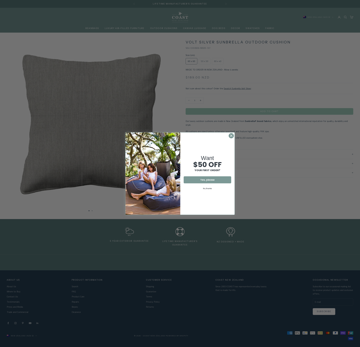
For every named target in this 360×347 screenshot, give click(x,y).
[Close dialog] (231, 135)
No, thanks (207, 188)
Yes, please (207, 180)
